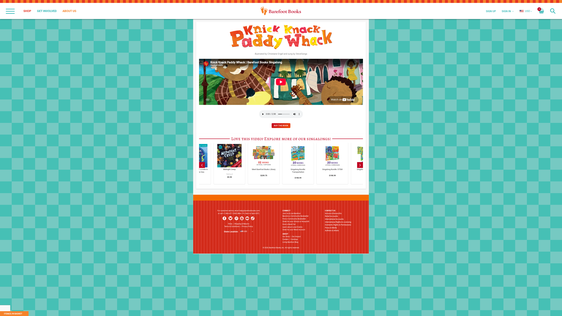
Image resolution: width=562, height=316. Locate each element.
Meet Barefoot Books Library (263, 169)
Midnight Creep (229, 169)
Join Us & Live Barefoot (291, 213)
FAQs (230, 224)
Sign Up (491, 11)
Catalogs (294, 239)
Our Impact (296, 237)
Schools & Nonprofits (333, 213)
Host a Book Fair (289, 224)
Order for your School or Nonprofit (295, 221)
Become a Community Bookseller (295, 216)
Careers (285, 239)
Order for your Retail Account (293, 230)
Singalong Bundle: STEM (332, 169)
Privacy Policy (247, 226)
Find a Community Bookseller (294, 219)
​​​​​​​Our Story (286, 237)
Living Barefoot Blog (290, 242)
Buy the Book (281, 125)
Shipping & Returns (241, 224)
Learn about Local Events (292, 227)
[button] (525, 11)
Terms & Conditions (232, 226)
